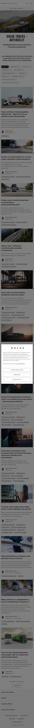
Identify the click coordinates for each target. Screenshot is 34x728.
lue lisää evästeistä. (20, 363)
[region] (17, 364)
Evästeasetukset (17, 379)
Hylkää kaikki (17, 374)
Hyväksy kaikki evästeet (17, 369)
